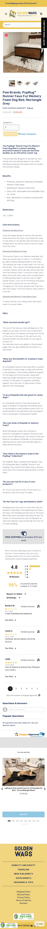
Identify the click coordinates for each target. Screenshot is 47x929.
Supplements (23, 878)
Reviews (23, 903)
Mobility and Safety (23, 865)
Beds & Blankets (23, 874)
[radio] (33, 566)
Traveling (23, 869)
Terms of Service (23, 900)
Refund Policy (23, 894)
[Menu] (6, 14)
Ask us (30, 108)
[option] (12, 83)
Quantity (7, 123)
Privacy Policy (23, 897)
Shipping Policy (23, 892)
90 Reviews (16, 577)
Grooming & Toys (23, 882)
